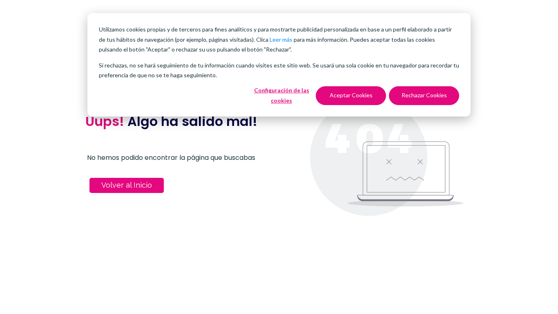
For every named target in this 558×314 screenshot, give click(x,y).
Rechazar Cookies (424, 95)
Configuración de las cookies (281, 95)
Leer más (281, 39)
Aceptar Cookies (351, 95)
